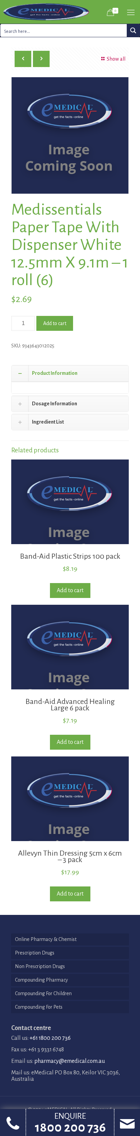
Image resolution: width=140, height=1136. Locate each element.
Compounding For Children (43, 993)
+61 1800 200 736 (50, 1038)
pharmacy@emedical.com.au (69, 1061)
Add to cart (54, 323)
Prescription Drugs (34, 953)
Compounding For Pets (39, 1007)
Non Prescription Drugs (40, 966)
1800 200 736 (70, 1127)
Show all (116, 59)
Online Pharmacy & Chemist (45, 939)
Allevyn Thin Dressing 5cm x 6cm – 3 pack (70, 856)
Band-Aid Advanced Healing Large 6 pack (70, 705)
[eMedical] (46, 11)
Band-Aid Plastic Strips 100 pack (70, 556)
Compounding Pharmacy (41, 980)
